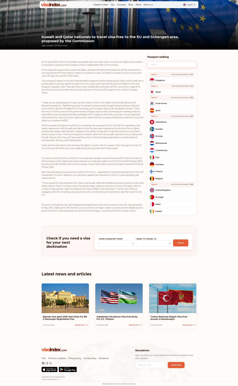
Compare (121, 4)
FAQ (44, 358)
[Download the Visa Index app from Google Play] (68, 369)
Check (180, 243)
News (138, 4)
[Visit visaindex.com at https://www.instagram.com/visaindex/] (47, 363)
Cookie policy (90, 358)
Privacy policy (74, 358)
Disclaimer (104, 358)
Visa (112, 4)
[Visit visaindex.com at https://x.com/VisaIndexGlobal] (50, 363)
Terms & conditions (57, 358)
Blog (130, 4)
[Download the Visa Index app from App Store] (50, 369)
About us (148, 4)
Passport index (100, 4)
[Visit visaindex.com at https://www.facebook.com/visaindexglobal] (43, 363)
